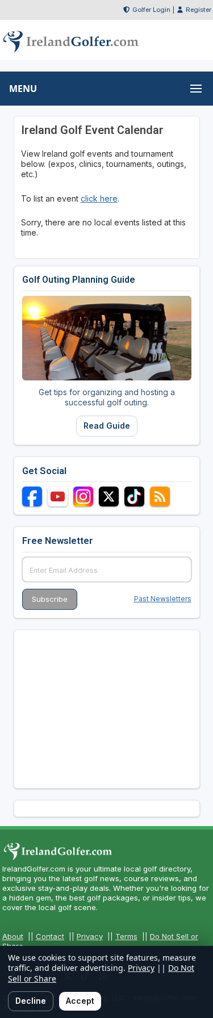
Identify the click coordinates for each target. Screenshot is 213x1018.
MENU (23, 88)
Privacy (90, 936)
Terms (126, 936)
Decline (30, 1001)
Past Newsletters (162, 598)
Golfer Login (151, 10)
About (12, 936)
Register (198, 10)
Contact (50, 936)
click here (99, 198)
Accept (80, 1001)
